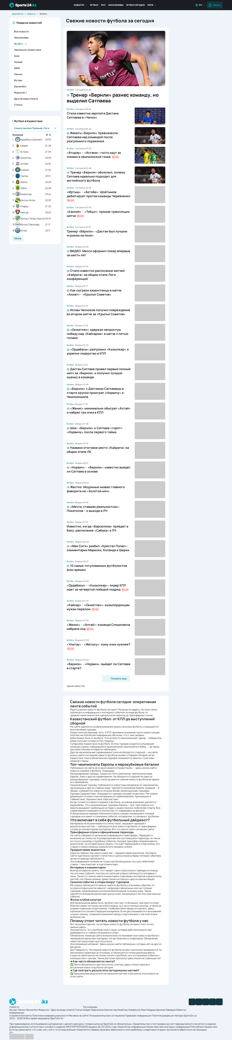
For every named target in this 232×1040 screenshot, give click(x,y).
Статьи (18, 104)
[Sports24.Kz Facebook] (192, 1001)
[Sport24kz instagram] (219, 1001)
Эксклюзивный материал (84, 944)
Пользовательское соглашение (107, 1015)
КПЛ (103, 5)
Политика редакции (163, 1015)
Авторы (179, 1015)
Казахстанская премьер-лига (87, 732)
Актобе (24, 163)
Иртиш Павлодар (29, 224)
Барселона (97, 1009)
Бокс (17, 55)
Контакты (26, 1015)
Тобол (23, 188)
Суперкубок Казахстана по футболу (90, 743)
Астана (24, 151)
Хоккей (18, 62)
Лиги (150, 5)
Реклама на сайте (78, 1015)
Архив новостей (76, 686)
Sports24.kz (17, 13)
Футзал (18, 80)
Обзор (17, 238)
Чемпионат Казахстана (27, 49)
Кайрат (24, 145)
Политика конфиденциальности (50, 1015)
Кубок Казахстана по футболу (86, 738)
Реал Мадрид (148, 1009)
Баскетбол (20, 86)
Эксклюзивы (115, 5)
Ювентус (181, 1009)
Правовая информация (138, 1015)
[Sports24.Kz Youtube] (205, 1001)
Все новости (21, 31)
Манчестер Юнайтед (116, 1009)
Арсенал (161, 1009)
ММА (17, 68)
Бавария (171, 1009)
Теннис (18, 74)
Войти (217, 5)
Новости (79, 5)
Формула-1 (20, 92)
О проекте (15, 1015)
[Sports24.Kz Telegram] (198, 1001)
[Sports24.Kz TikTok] (212, 1001)
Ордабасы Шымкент (31, 139)
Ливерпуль (134, 1009)
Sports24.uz (190, 1015)
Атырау (24, 206)
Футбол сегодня (135, 5)
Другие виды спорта (26, 98)
